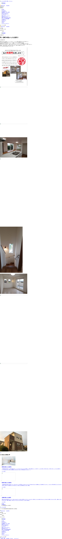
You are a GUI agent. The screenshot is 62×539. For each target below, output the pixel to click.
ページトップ (16, 538)
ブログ (3, 22)
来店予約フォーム (5, 16)
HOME (3, 9)
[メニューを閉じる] (1, 7)
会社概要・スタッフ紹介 (6, 12)
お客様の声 (3, 19)
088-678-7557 (3, 5)
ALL (0, 452)
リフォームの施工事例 (5, 18)
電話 (4, 538)
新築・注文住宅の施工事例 (6, 17)
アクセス (11, 538)
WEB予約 (7, 5)
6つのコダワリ (4, 11)
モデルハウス (4, 20)
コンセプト (3, 10)
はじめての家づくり (5, 525)
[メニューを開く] (2, 6)
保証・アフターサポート (6, 527)
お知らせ (3, 21)
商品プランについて (5, 524)
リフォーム (3, 526)
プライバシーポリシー (5, 23)
